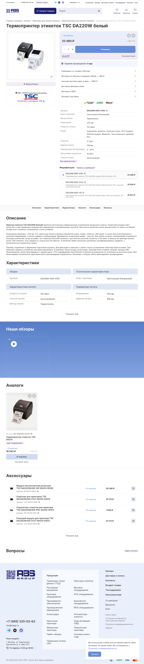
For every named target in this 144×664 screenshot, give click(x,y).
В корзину (105, 49)
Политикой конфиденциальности (102, 648)
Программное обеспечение (54, 602)
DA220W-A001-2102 (96, 110)
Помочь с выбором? (86, 168)
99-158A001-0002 (22, 434)
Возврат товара (113, 585)
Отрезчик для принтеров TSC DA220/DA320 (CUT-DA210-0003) (33, 497)
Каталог (27, 21)
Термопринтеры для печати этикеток (78, 21)
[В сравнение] (129, 36)
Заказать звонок (42, 2)
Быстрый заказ (128, 56)
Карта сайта (111, 615)
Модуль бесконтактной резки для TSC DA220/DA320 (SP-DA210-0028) (34, 487)
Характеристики (51, 208)
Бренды (97, 3)
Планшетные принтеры (80, 628)
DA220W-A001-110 (74, 193)
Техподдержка (120, 3)
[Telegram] (55, 2)
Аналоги (82, 208)
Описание (36, 208)
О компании (89, 3)
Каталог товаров (46, 11)
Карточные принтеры (52, 622)
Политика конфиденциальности (119, 624)
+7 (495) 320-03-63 (27, 2)
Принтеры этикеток (83, 581)
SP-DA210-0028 (30, 491)
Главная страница (14, 21)
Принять (94, 654)
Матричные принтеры (52, 628)
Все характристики (67, 161)
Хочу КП (65, 56)
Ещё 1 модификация (14, 443)
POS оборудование (83, 594)
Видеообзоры (32, 84)
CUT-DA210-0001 (30, 524)
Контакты (130, 3)
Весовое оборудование (81, 588)
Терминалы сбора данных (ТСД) (56, 582)
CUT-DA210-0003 (30, 502)
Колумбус (11, 2)
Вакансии (110, 605)
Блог (136, 3)
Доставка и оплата (107, 3)
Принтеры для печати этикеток (46, 21)
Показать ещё (72, 314)
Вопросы (108, 208)
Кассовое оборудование (54, 595)
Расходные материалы (52, 588)
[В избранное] (133, 36)
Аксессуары (94, 208)
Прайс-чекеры (54, 634)
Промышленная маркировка (54, 608)
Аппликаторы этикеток (80, 615)
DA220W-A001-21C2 (74, 182)
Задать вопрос (131, 551)
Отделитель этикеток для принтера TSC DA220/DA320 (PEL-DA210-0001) (35, 508)
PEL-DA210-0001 (30, 513)
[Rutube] (59, 2)
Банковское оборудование (81, 602)
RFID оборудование (83, 607)
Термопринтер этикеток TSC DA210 (21, 438)
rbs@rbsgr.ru (74, 2)
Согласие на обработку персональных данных (116, 619)
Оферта (109, 628)
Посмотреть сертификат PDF (30, 101)
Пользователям (113, 595)
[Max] (63, 2)
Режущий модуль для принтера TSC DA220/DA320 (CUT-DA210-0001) (35, 519)
